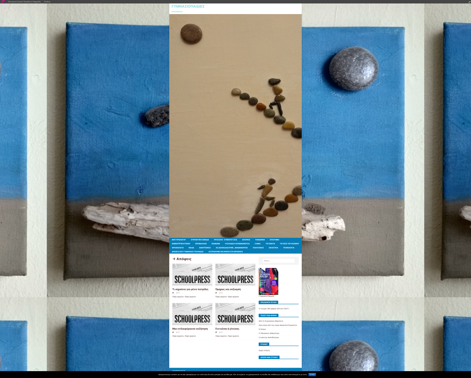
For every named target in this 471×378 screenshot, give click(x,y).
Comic (258, 244)
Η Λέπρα (262, 329)
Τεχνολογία (288, 248)
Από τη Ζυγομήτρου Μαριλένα (271, 321)
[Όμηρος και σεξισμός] (235, 285)
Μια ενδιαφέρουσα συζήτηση (190, 328)
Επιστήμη (274, 240)
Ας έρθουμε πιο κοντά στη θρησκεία (226, 252)
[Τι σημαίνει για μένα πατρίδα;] (192, 285)
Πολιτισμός (258, 248)
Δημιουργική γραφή (181, 244)
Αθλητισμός (205, 248)
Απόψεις (246, 240)
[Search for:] (279, 261)
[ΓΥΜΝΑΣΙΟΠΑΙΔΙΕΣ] (235, 236)
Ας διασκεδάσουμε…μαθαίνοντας (232, 248)
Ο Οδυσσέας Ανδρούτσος (269, 333)
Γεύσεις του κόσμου (289, 244)
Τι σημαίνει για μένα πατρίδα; (190, 289)
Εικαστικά (273, 248)
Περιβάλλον (201, 244)
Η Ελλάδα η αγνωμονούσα (237, 244)
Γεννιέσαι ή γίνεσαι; (227, 328)
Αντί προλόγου (179, 240)
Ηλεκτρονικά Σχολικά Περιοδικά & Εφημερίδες (24, 2)
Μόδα (191, 248)
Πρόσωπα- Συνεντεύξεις (225, 240)
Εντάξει (312, 374)
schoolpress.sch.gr (178, 370)
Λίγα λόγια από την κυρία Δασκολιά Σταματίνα (278, 325)
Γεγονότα (270, 244)
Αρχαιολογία (178, 248)
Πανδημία (260, 240)
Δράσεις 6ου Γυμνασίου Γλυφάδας (187, 252)
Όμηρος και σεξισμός (228, 289)
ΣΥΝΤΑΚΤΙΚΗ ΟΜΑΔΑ (200, 240)
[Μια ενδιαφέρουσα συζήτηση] (192, 324)
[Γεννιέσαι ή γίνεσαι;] (235, 324)
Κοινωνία (216, 244)
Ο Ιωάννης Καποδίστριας (269, 337)
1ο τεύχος (263, 309)
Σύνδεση (47, 2)
